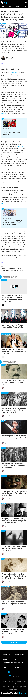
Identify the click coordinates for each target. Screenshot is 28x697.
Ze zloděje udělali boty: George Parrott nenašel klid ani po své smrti (13, 382)
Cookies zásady (18, 667)
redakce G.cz (4, 330)
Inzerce (4, 667)
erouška (4, 268)
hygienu (3, 113)
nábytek (20, 686)
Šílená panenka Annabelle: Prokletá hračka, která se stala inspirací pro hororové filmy (14, 493)
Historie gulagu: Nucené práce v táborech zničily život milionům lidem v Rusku (13, 465)
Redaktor (7, 356)
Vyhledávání (26, 2)
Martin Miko (7, 387)
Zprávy (4, 6)
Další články (14, 642)
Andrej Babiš (14, 72)
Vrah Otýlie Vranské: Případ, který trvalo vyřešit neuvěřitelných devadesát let (14, 548)
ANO (2, 203)
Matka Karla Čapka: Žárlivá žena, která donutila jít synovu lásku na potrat (14, 604)
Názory (18, 6)
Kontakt (5, 659)
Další (24, 6)
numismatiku (16, 689)
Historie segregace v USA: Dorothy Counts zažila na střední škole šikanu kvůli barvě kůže (14, 410)
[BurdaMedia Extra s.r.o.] (14, 693)
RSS (15, 659)
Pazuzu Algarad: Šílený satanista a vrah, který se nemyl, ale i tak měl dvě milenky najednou (14, 438)
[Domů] (4, 2)
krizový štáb (5, 272)
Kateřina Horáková (9, 304)
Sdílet (2, 63)
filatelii (10, 689)
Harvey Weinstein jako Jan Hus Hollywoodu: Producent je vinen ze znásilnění (14, 351)
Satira (11, 6)
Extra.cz (11, 686)
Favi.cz (16, 686)
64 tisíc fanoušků (16, 671)
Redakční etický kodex (8, 662)
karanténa (21, 268)
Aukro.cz (10, 687)
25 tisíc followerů (15, 676)
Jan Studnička (9, 57)
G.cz (11, 683)
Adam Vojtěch (13, 245)
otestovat (20, 146)
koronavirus (12, 268)
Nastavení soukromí (19, 654)
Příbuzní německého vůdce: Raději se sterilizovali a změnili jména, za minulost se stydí (14, 631)
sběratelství (22, 687)
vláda (22, 270)
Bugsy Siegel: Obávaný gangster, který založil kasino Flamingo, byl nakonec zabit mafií (14, 521)
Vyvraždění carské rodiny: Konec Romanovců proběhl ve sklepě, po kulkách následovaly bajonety (14, 576)
